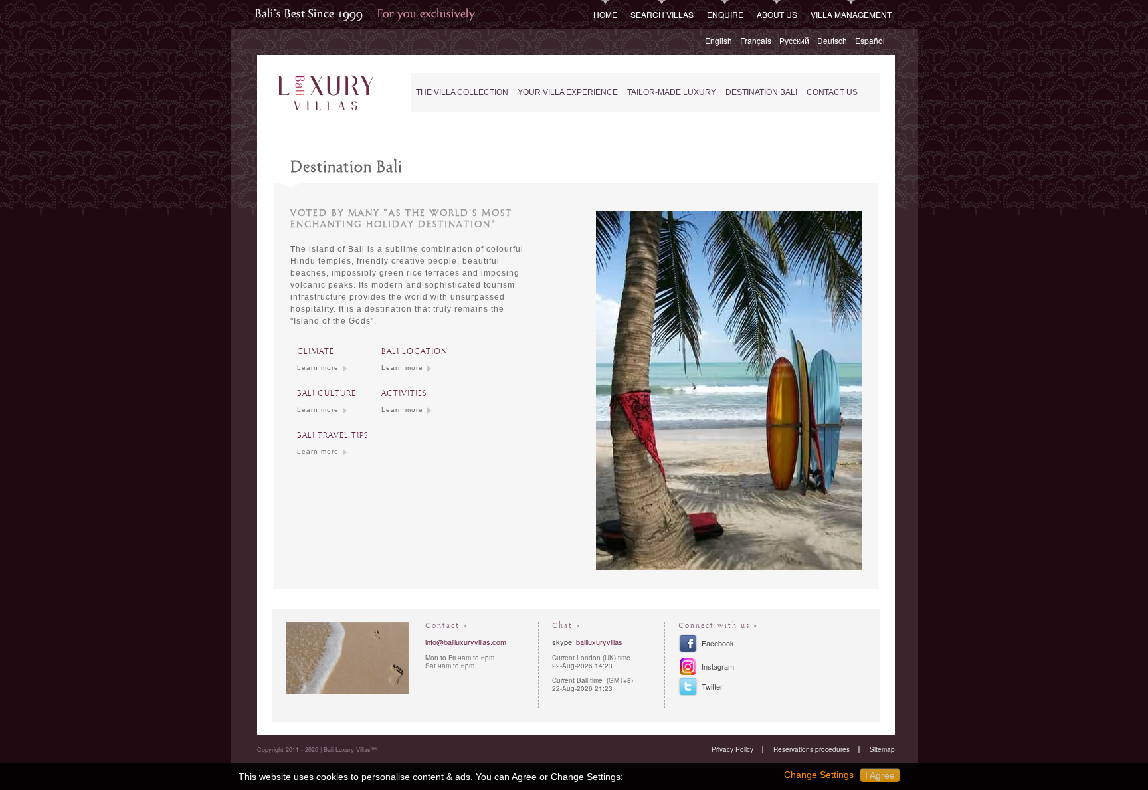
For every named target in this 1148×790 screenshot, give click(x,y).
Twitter (712, 686)
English (718, 40)
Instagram (718, 666)
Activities (404, 394)
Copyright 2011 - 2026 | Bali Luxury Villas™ (317, 749)
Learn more (318, 367)
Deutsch (832, 40)
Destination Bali (761, 92)
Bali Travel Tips (332, 436)
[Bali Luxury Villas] (325, 93)
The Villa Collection (462, 92)
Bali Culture (326, 394)
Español (870, 40)
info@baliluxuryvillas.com (465, 642)
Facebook (718, 643)
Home (605, 14)
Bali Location (414, 352)
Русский (794, 40)
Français (755, 40)
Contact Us (832, 92)
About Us (777, 14)
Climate (315, 352)
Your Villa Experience (568, 92)
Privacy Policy (732, 749)
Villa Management (851, 14)
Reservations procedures (811, 749)
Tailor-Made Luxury (671, 92)
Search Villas (662, 14)
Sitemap (882, 749)
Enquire (725, 14)
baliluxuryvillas (599, 642)
